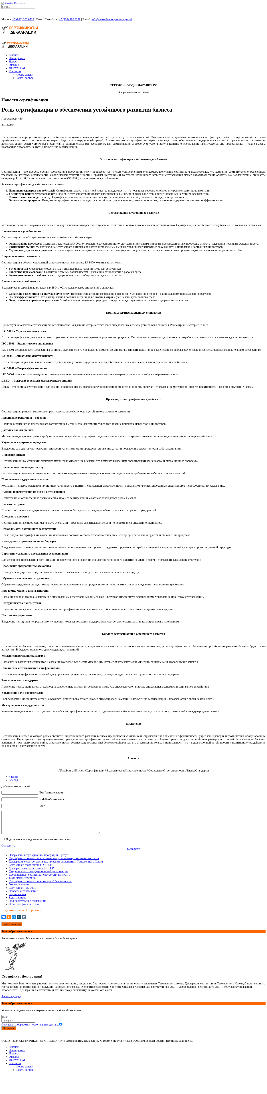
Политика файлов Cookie (24, 904)
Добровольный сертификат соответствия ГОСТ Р (39, 874)
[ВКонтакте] (3, 917)
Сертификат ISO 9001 (22, 887)
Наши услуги (17, 58)
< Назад (13, 776)
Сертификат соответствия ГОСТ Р (30, 864)
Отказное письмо (19, 884)
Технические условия (22, 877)
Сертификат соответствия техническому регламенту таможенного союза (54, 858)
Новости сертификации (23, 890)
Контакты (15, 71)
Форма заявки (24, 74)
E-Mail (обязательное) (52, 799)
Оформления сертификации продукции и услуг (38, 855)
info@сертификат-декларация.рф (112, 19)
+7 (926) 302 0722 (23, 19)
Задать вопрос (24, 77)
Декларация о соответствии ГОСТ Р (31, 868)
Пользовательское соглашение (27, 900)
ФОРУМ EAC (17, 68)
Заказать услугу (11, 996)
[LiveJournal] (19, 917)
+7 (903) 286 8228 (69, 19)
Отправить (8, 845)
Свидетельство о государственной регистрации (38, 871)
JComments (133, 848)
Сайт (42, 805)
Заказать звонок (12, 924)
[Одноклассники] (9, 917)
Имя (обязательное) (51, 792)
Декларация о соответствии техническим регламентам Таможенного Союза (56, 861)
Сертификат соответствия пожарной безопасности (40, 881)
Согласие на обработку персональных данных (30, 1024)
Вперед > (14, 779)
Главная (14, 55)
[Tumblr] (24, 917)
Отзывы (14, 64)
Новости (14, 61)
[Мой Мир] (14, 917)
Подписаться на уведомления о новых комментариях (39, 839)
